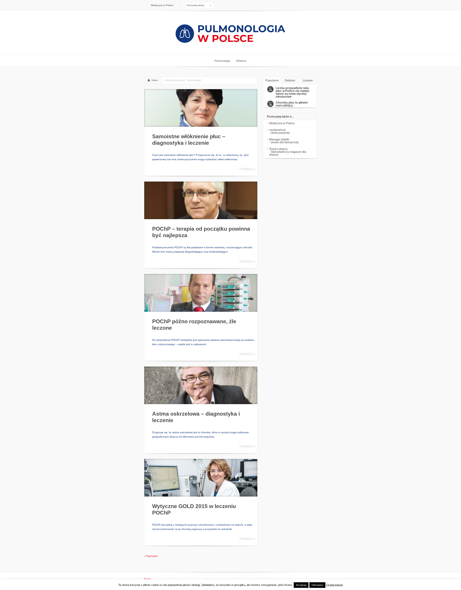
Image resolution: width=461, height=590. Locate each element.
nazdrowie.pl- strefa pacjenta (279, 131)
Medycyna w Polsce (282, 123)
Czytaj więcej (245, 169)
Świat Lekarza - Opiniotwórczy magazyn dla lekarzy (287, 151)
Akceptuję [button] (301, 585)
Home (155, 80)
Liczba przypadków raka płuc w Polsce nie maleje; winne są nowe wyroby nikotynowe (293, 92)
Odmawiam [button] (317, 585)
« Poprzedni (151, 556)
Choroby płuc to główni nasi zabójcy (292, 104)
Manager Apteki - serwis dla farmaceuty (284, 141)
